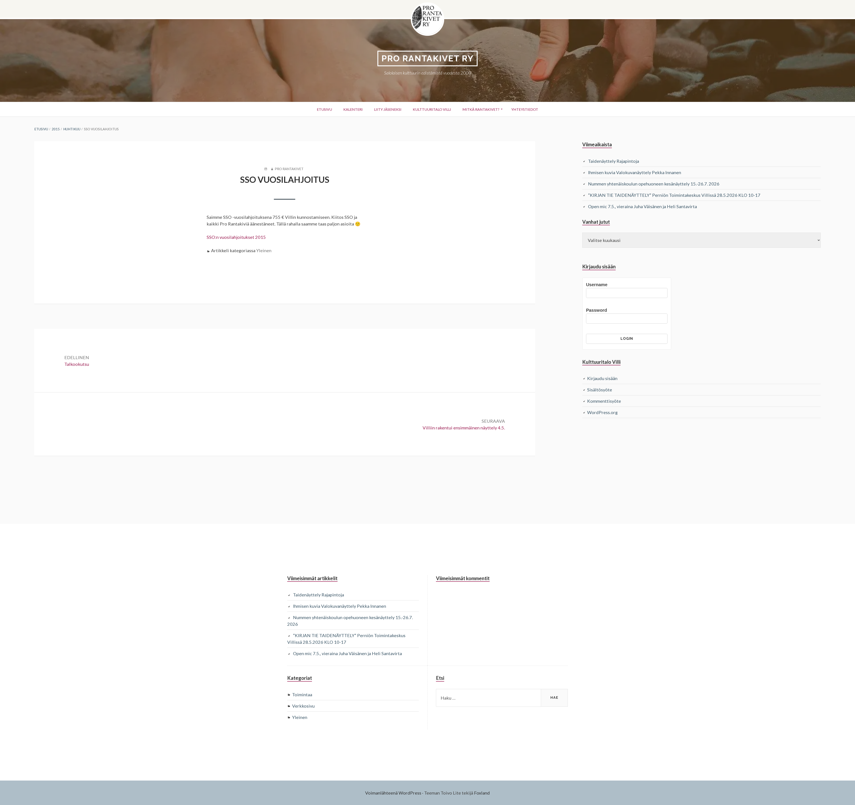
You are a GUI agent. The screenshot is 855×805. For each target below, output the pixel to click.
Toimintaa (302, 694)
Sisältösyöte (599, 389)
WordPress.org (602, 412)
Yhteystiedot (524, 109)
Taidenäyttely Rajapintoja (613, 161)
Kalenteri (353, 109)
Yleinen (263, 250)
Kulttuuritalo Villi (432, 109)
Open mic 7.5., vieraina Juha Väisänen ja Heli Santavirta (642, 206)
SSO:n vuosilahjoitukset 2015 (236, 237)
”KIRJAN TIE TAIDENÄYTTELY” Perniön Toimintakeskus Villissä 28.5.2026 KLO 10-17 (674, 195)
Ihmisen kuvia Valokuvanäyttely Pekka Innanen (634, 172)
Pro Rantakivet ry (427, 58)
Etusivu (324, 109)
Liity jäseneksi (387, 109)
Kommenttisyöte (604, 401)
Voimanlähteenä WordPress (393, 792)
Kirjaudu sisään (602, 378)
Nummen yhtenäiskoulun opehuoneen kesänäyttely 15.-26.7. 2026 (653, 183)
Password (596, 310)
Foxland (482, 792)
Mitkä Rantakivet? (480, 109)
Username (596, 284)
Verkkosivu (303, 705)
